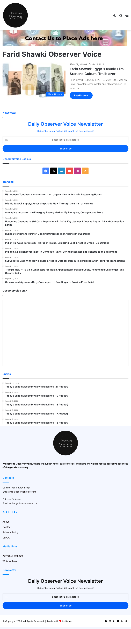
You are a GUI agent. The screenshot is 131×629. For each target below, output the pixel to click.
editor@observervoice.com (23, 503)
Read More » (81, 95)
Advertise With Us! (13, 556)
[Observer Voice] (15, 15)
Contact (7, 527)
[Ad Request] (65, 45)
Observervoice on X (15, 290)
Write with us (10, 561)
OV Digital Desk (79, 64)
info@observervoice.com (22, 491)
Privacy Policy (10, 532)
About (6, 521)
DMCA (6, 537)
